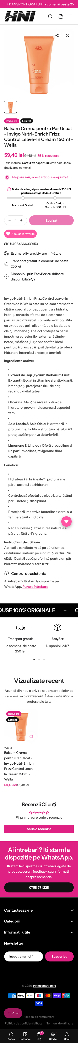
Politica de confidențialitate (23, 1023)
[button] (57, 35)
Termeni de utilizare (60, 1023)
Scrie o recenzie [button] (39, 829)
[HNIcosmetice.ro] (20, 16)
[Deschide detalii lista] (66, 521)
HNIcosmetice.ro (44, 986)
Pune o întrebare (35, 586)
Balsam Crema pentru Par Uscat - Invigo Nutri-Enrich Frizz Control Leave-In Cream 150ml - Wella (19, 765)
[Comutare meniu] (71, 16)
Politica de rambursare (38, 1017)
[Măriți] (39, 64)
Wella (8, 748)
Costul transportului (36, 163)
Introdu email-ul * (21, 956)
